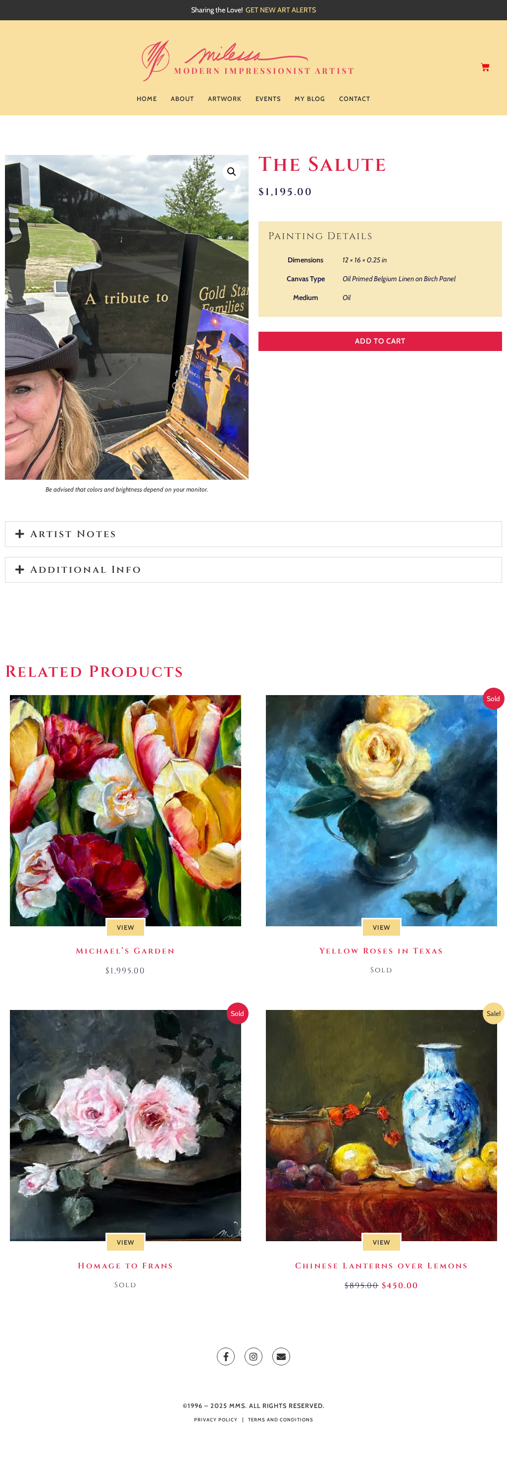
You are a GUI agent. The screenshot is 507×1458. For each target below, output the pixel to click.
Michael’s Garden (125, 951)
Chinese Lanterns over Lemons (381, 1265)
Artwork (225, 98)
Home (147, 98)
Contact (354, 98)
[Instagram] (253, 1356)
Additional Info (86, 569)
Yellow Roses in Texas (381, 951)
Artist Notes (73, 534)
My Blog (310, 98)
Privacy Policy (216, 1419)
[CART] (486, 67)
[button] (232, 172)
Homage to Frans (126, 1265)
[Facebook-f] (226, 1356)
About (182, 98)
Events (268, 98)
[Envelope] (281, 1356)
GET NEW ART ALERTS (281, 9)
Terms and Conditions (280, 1419)
